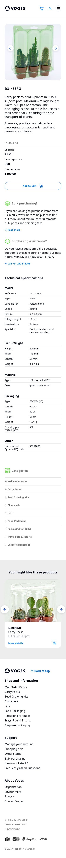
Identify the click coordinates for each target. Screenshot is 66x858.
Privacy (9, 796)
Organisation (13, 787)
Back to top (42, 671)
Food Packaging (17, 521)
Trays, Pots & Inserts (20, 536)
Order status (13, 754)
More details (15, 643)
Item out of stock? (16, 763)
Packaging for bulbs (19, 528)
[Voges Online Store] (15, 8)
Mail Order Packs (17, 481)
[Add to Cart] (54, 642)
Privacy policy (12, 828)
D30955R (14, 628)
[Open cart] (41, 8)
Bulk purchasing (15, 758)
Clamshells (14, 505)
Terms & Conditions (16, 824)
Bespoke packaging (19, 544)
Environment (13, 792)
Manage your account (19, 744)
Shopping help (14, 749)
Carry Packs (14, 489)
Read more (14, 230)
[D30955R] (33, 601)
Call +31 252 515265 (19, 263)
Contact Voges (14, 801)
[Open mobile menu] (58, 8)
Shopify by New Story (16, 820)
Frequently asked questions (22, 768)
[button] (10, 48)
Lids (10, 513)
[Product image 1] (33, 52)
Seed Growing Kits (18, 497)
